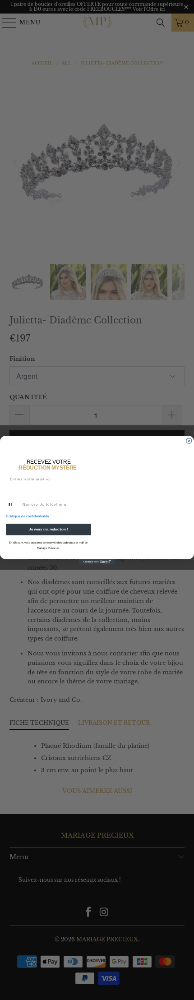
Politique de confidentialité (27, 516)
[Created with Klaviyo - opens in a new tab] (97, 561)
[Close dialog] (189, 440)
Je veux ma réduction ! (48, 529)
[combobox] (13, 504)
